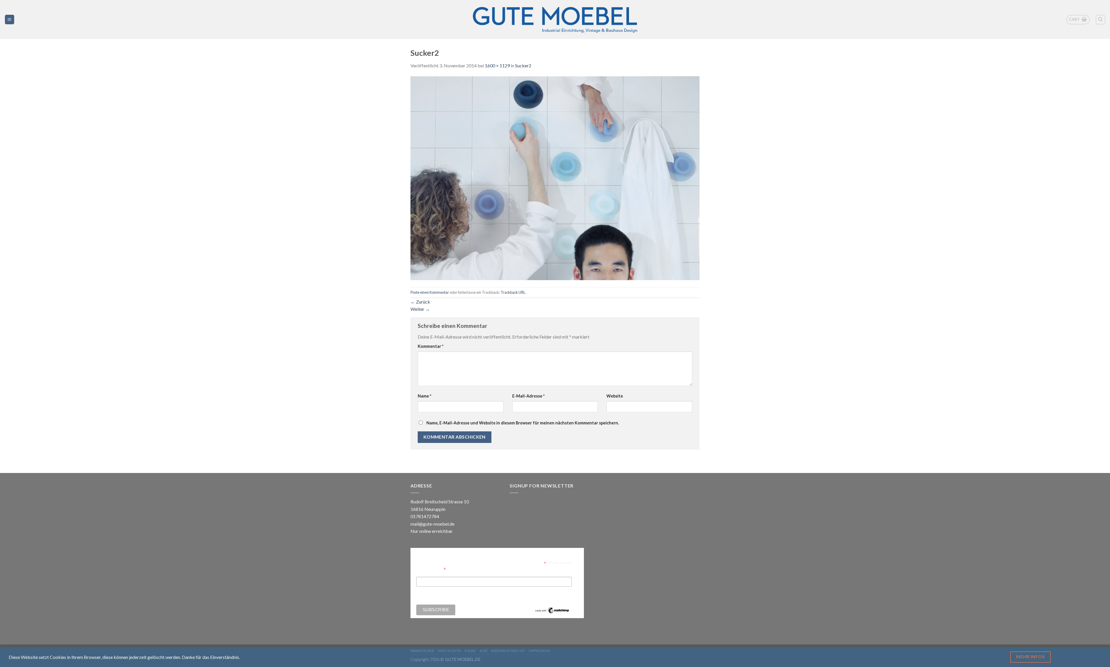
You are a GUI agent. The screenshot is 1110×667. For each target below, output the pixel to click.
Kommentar (430, 346)
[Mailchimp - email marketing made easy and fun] (552, 610)
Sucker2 (523, 65)
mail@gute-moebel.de (432, 523)
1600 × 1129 (497, 65)
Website (614, 395)
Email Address (431, 568)
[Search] (1100, 19)
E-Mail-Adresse (528, 395)
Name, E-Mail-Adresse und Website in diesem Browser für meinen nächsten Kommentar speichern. (522, 422)
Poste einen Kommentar (429, 292)
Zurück (420, 301)
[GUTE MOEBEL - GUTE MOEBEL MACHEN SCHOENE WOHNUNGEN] (555, 19)
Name (424, 395)
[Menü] (9, 19)
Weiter (420, 309)
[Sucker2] (555, 177)
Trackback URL (513, 292)
